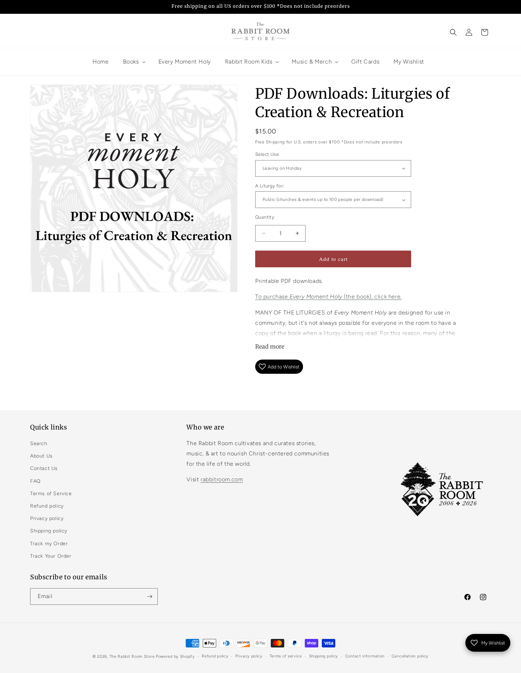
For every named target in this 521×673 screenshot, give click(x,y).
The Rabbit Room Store (132, 656)
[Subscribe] (149, 596)
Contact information (365, 656)
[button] (453, 32)
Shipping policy (48, 531)
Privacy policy (46, 518)
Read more (269, 346)
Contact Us (44, 468)
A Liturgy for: (269, 185)
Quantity (264, 217)
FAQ (35, 481)
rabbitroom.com (222, 479)
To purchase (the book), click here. (328, 296)
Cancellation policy (410, 656)
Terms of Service (51, 494)
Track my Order (49, 544)
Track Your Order (51, 556)
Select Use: (267, 154)
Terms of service (286, 656)
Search (38, 444)
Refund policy (47, 506)
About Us (41, 456)
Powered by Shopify (175, 656)
